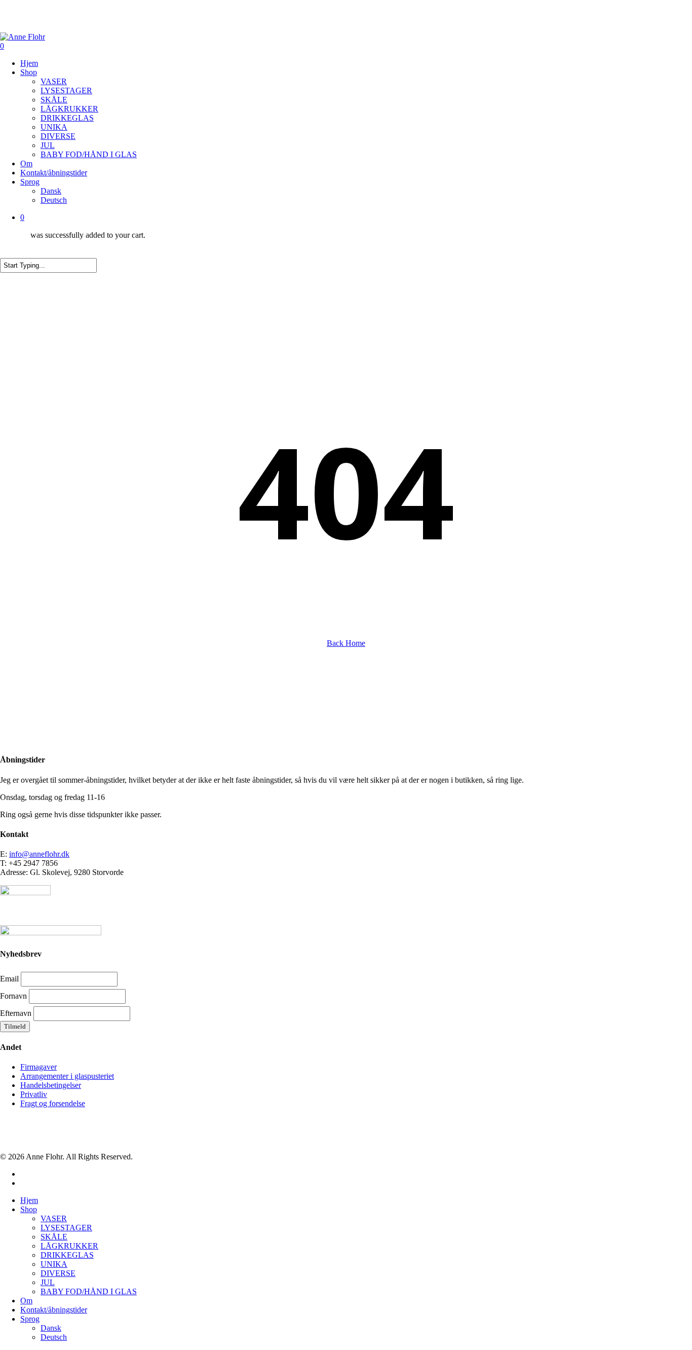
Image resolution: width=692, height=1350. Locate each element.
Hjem (29, 1200)
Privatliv (33, 1094)
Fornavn (13, 996)
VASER (54, 1218)
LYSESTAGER (66, 1227)
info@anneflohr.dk (39, 854)
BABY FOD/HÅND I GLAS (89, 1291)
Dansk (51, 1328)
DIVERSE (58, 1273)
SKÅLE (54, 1236)
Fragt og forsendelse (52, 1103)
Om (26, 1300)
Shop (28, 1209)
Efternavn (15, 1013)
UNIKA (54, 1264)
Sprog (30, 1319)
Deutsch (54, 1337)
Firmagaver (38, 1067)
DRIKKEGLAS (67, 1255)
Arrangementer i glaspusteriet (67, 1076)
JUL (48, 1282)
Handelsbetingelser (50, 1085)
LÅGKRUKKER (69, 1246)
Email (9, 978)
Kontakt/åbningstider (53, 1309)
